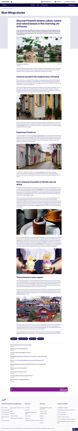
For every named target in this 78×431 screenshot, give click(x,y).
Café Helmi (46, 203)
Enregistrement (44, 5)
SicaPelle (44, 241)
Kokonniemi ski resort (20, 293)
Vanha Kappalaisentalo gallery (37, 135)
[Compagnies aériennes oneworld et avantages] (11, 2)
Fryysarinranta (39, 243)
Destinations (12, 8)
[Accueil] (5, 2)
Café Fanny (38, 205)
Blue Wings (7, 8)
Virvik (38, 283)
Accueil (2, 8)
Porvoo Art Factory (40, 172)
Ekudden (33, 283)
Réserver (33, 5)
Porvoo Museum (21, 125)
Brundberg (40, 189)
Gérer (38, 5)
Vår (17, 240)
